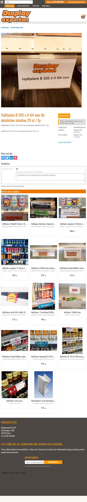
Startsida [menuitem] (36, 6)
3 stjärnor (7, 169)
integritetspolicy (54, 466)
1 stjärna (3, 169)
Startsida (5, 28)
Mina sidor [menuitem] (9, 6)
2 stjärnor (5, 169)
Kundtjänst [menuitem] (46, 6)
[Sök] (31, 2)
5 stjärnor (12, 169)
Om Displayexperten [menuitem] (23, 6)
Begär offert (64, 116)
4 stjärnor (9, 169)
